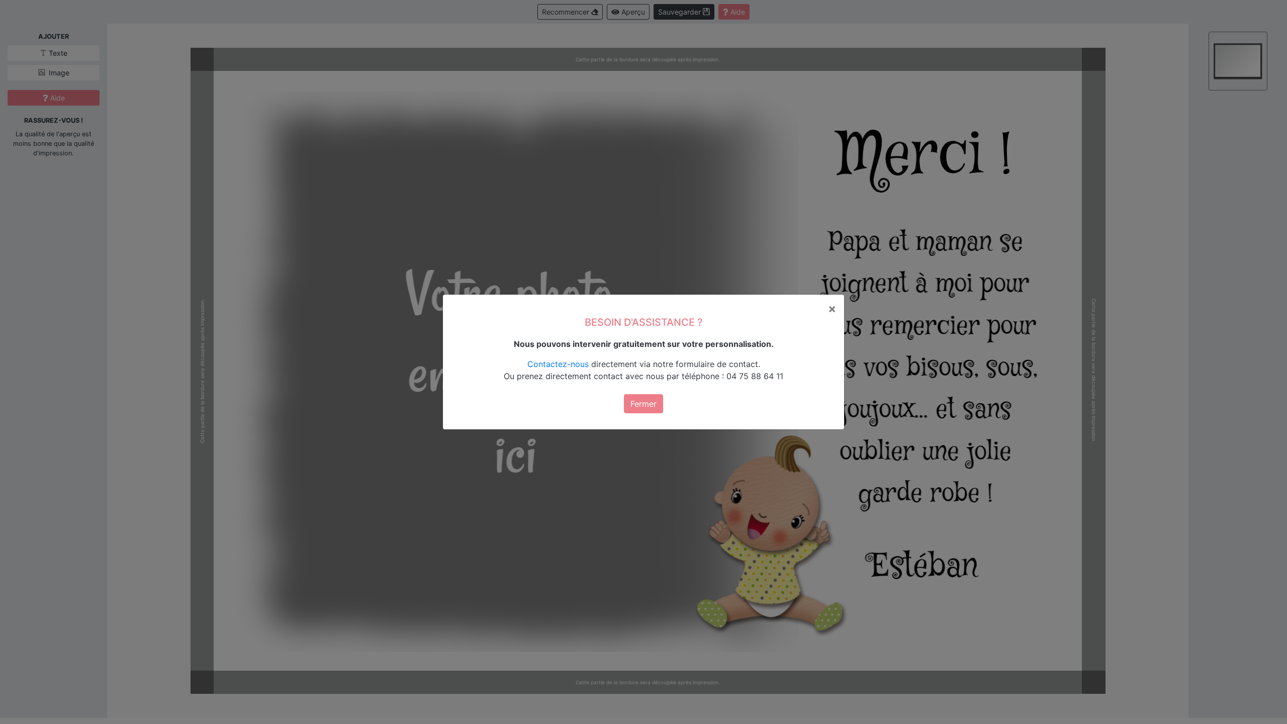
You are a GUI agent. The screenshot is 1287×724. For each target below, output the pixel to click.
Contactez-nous (558, 364)
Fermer (643, 404)
